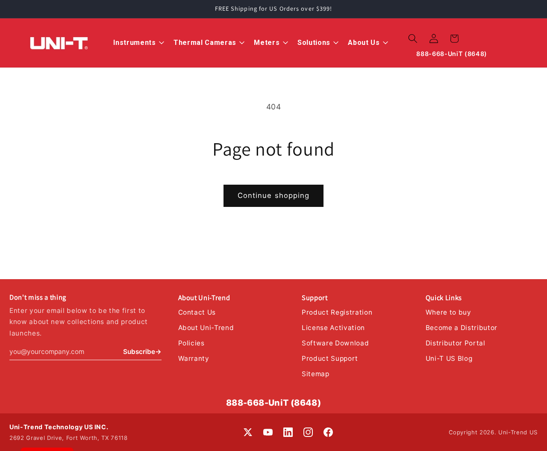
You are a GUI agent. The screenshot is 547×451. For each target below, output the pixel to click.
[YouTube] (268, 432)
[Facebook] (328, 432)
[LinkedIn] (288, 432)
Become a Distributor (461, 328)
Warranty (193, 358)
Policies (191, 343)
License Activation (333, 328)
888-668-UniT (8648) (273, 403)
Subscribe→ (142, 352)
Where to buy (448, 312)
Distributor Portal (455, 343)
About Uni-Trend (206, 328)
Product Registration (337, 312)
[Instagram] (308, 432)
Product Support (330, 358)
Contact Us (197, 312)
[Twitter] (248, 432)
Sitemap (315, 374)
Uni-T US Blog (449, 358)
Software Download (335, 343)
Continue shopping (274, 195)
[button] (413, 38)
